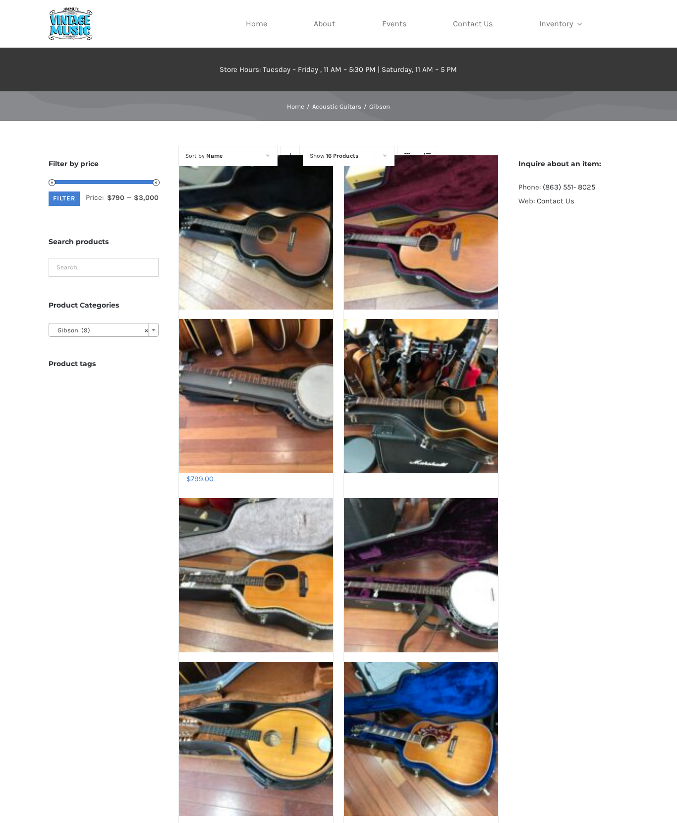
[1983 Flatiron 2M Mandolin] (256, 739)
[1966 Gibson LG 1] (421, 396)
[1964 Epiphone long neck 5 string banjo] (256, 396)
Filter (64, 198)
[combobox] (104, 330)
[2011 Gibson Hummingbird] (421, 739)
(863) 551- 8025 (569, 187)
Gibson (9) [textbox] (100, 330)
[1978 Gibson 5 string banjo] (421, 575)
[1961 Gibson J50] (421, 232)
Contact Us (555, 200)
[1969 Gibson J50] (256, 575)
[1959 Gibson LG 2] (256, 232)
